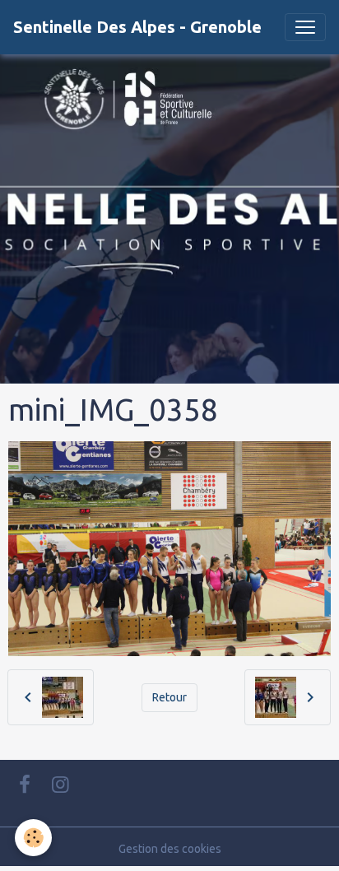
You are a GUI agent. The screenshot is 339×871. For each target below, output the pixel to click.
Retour (169, 697)
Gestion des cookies (169, 848)
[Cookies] (33, 837)
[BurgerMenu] (305, 27)
